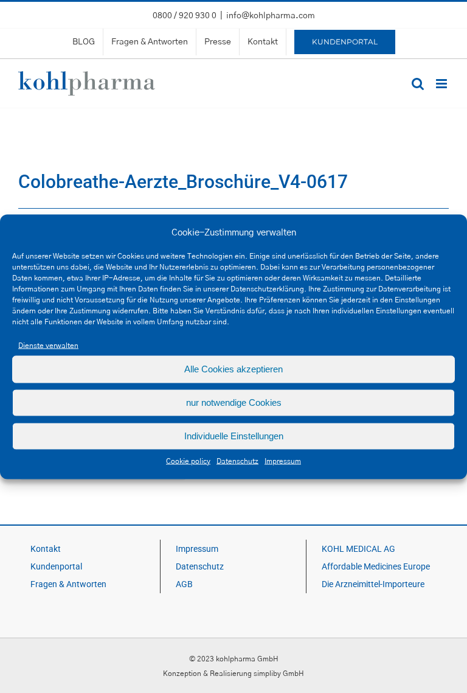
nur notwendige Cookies (234, 402)
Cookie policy (188, 460)
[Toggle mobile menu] (442, 83)
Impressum (283, 460)
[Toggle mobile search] (418, 83)
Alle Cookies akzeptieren (233, 369)
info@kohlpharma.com (270, 16)
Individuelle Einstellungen (233, 436)
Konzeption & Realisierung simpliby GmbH (233, 673)
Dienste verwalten (48, 345)
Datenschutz (237, 460)
